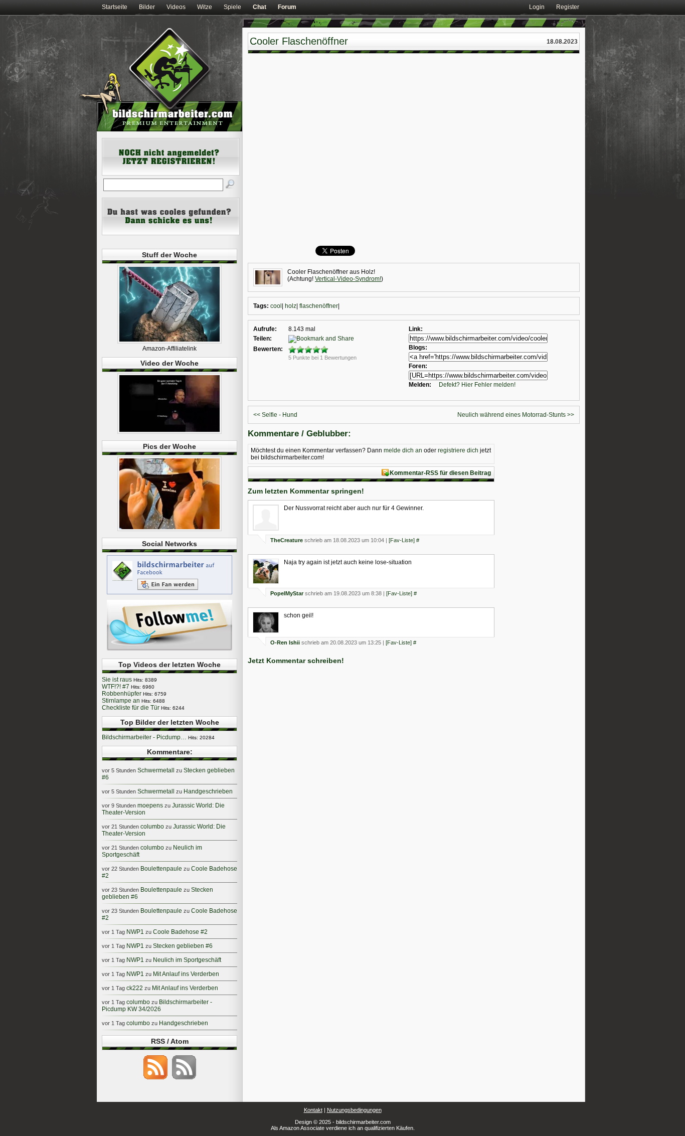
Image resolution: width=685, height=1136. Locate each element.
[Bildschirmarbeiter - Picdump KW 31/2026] (169, 529)
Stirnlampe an (121, 700)
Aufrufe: (265, 329)
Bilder (147, 7)
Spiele (232, 7)
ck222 (134, 988)
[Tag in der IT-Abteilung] (169, 431)
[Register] (171, 173)
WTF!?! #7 (115, 686)
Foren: (418, 366)
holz (290, 305)
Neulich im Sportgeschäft (187, 959)
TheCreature (286, 540)
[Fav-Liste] (402, 540)
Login (537, 7)
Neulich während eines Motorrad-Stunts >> (515, 414)
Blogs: (418, 347)
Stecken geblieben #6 (183, 945)
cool (276, 305)
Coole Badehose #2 (180, 931)
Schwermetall (156, 770)
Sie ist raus (117, 679)
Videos (176, 7)
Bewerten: (268, 349)
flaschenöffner (318, 305)
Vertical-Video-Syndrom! (348, 278)
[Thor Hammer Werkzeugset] (169, 341)
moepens (150, 805)
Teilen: (262, 338)
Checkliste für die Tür (130, 707)
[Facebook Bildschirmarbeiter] (169, 593)
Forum (287, 7)
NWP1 (135, 931)
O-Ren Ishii (285, 642)
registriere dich (458, 450)
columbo (152, 826)
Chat (259, 7)
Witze (204, 7)
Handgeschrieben (208, 791)
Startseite (114, 7)
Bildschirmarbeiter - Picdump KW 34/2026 (157, 1006)
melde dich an (403, 450)
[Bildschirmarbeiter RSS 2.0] (155, 1078)
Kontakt (313, 1110)
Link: (416, 329)
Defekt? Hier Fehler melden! (477, 384)
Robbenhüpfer (121, 693)
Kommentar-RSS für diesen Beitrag (440, 472)
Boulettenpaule (161, 868)
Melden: (420, 384)
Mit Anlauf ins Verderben (186, 974)
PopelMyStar (286, 593)
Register (567, 7)
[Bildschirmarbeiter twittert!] (169, 650)
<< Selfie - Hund (275, 414)
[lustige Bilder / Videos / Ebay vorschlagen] (171, 233)
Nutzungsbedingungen (354, 1110)
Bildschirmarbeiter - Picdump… (144, 737)
